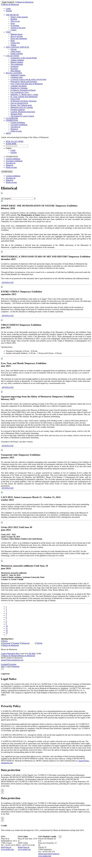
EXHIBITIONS (12, 120)
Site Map (32, 653)
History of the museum (19, 17)
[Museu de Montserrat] (10, 645)
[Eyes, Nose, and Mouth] (2, 359)
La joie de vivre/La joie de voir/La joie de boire (28, 79)
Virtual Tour (15, 43)
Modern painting (17, 62)
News (13, 23)
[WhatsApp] (25, 643)
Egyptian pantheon (18, 110)
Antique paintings (17, 60)
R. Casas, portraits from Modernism (24, 97)
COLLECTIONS (12, 56)
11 (7, 628)
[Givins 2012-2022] (2, 523)
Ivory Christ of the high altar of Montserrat (27, 84)
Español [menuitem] (9, 11)
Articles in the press (18, 28)
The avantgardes (17, 64)
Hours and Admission (19, 38)
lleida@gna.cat (23, 847)
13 (7, 633)
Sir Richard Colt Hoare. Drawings (23, 101)
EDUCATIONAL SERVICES (17, 47)
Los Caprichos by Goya (20, 92)
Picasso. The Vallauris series (21, 105)
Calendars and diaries (19, 86)
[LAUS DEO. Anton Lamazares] (2, 493)
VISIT (8, 32)
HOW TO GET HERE (14, 141)
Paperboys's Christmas (19, 88)
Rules (13, 41)
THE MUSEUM (12, 15)
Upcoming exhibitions (19, 125)
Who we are (15, 21)
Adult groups (15, 51)
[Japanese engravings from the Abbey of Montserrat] (2, 392)
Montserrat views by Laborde (22, 107)
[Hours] (4, 641)
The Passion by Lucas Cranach (22, 116)
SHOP (8, 133)
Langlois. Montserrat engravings (23, 112)
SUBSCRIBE (11, 144)
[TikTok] (38, 643)
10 (7, 626)
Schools (14, 49)
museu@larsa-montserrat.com (12, 660)
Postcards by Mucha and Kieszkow (24, 82)
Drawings (14, 69)
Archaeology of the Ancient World (24, 58)
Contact (13, 30)
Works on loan (16, 131)
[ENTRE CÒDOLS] (2, 287)
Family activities (17, 54)
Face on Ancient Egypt (19, 103)
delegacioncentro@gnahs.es (48, 854)
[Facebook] (5, 643)
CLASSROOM (12, 118)
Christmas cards (17, 77)
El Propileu (15, 26)
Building (14, 19)
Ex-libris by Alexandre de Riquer (23, 90)
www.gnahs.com (7, 849)
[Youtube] (15, 643)
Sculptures (14, 66)
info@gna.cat (6, 847)
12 (7, 630)
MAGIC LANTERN (14, 73)
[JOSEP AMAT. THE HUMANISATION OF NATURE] (2, 201)
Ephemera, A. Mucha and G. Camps (24, 94)
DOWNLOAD (7, 282)
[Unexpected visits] (2, 450)
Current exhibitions (18, 122)
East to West (15, 99)
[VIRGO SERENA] (2, 320)
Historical (14, 129)
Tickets (13, 45)
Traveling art (15, 127)
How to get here (17, 36)
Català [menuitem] (8, 9)
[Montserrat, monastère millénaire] (2, 561)
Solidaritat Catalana (18, 75)
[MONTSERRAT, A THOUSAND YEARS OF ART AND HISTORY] (2, 252)
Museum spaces (17, 34)
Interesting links (13, 653)
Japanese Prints (16, 114)
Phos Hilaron (15, 71)
